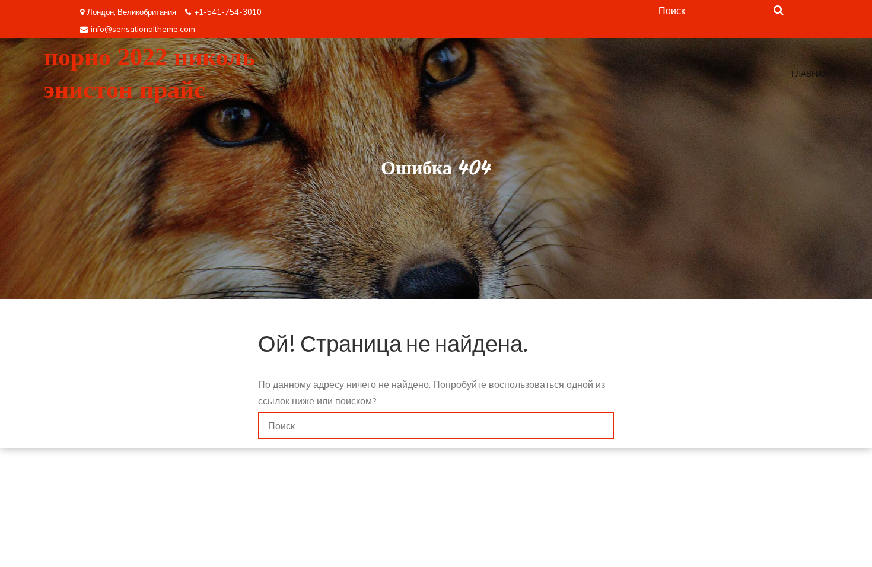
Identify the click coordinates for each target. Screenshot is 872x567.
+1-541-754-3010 (228, 12)
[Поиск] (600, 425)
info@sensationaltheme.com (143, 29)
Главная (810, 74)
